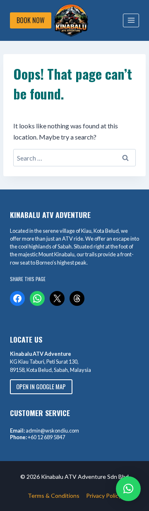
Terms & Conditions (53, 495)
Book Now (31, 20)
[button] (128, 488)
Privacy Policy (103, 495)
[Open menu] (131, 20)
